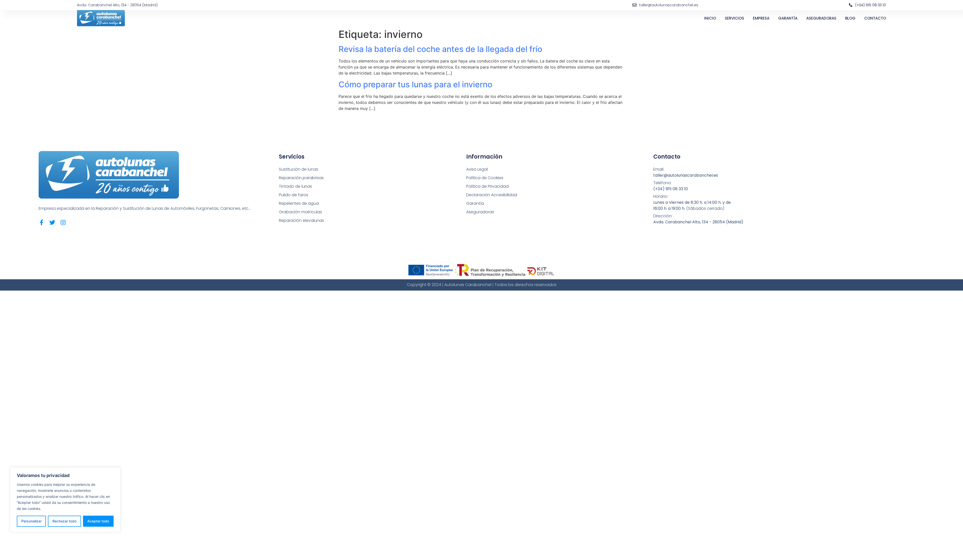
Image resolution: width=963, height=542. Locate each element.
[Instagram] (63, 222)
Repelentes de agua (299, 203)
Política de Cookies (484, 178)
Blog (850, 18)
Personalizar (31, 521)
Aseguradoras (821, 18)
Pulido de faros (293, 195)
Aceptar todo (98, 521)
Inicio (710, 18)
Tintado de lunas (295, 186)
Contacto (875, 18)
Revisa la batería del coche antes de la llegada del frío (440, 49)
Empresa (761, 18)
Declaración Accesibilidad (491, 195)
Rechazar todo (64, 521)
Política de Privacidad (487, 186)
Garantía (787, 18)
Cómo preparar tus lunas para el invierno (415, 84)
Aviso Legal (477, 169)
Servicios (734, 18)
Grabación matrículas (300, 212)
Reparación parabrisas (301, 178)
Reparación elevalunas (301, 220)
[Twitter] (52, 222)
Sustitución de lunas (298, 169)
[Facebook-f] (41, 222)
